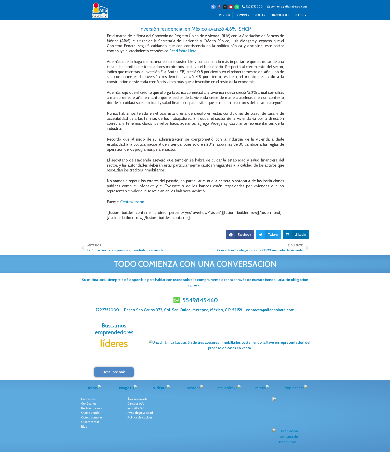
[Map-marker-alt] (213, 6)
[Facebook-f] (219, 6)
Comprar (242, 15)
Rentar (260, 15)
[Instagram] (225, 6)
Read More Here (182, 51)
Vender (224, 15)
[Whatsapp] (236, 6)
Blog (298, 15)
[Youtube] (231, 6)
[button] (240, 234)
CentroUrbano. (132, 201)
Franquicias (280, 15)
